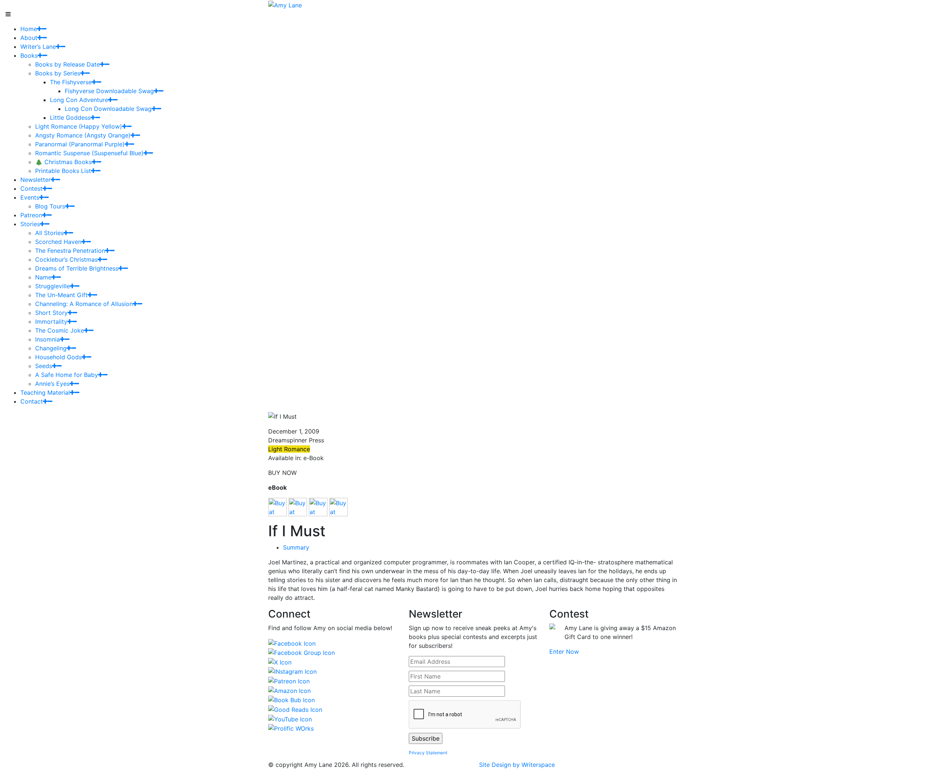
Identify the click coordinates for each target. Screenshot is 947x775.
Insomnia (47, 339)
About (28, 37)
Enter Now (564, 651)
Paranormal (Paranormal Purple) (80, 144)
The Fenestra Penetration (70, 250)
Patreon (31, 215)
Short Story (51, 312)
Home (28, 29)
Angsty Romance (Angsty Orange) (83, 135)
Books (29, 55)
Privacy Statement (428, 752)
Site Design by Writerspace (517, 764)
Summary (296, 547)
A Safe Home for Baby (66, 374)
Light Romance (289, 449)
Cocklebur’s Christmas (66, 259)
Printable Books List (63, 170)
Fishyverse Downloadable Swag (109, 91)
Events (29, 197)
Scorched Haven (58, 241)
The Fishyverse (71, 82)
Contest (31, 188)
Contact (31, 401)
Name (43, 277)
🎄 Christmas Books (63, 162)
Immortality (51, 321)
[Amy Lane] (285, 4)
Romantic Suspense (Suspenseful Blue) (89, 153)
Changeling (51, 348)
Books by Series (57, 73)
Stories (30, 224)
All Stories (49, 233)
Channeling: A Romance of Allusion (84, 303)
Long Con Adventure (79, 99)
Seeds (43, 366)
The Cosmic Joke (59, 330)
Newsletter (35, 179)
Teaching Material (45, 392)
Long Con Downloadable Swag (108, 108)
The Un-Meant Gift (61, 295)
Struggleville (52, 286)
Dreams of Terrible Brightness (76, 268)
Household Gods (58, 357)
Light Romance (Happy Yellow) (78, 126)
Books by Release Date (67, 64)
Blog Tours (50, 206)
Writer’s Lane (38, 46)
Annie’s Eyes (52, 383)
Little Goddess (70, 117)
